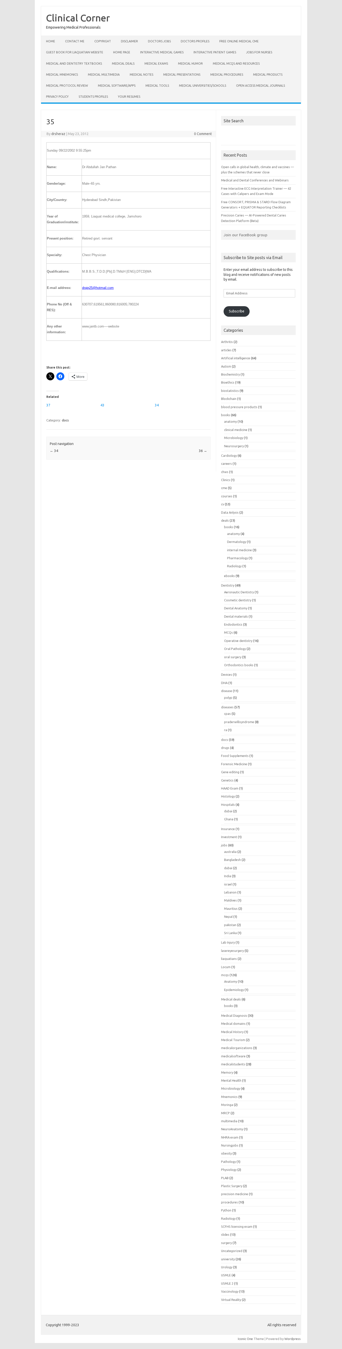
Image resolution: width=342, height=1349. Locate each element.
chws (224, 472)
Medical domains (233, 1023)
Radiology (234, 566)
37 (48, 405)
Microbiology (233, 437)
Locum (226, 967)
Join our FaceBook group (245, 235)
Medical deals (123, 63)
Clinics (225, 480)
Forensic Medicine (234, 764)
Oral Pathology (235, 648)
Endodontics (233, 624)
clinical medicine (235, 429)
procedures (229, 1202)
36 (203, 451)
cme (224, 488)
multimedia (229, 1121)
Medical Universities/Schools (202, 85)
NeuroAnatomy (232, 1129)
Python (226, 1210)
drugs (225, 747)
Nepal (228, 916)
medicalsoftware (233, 1056)
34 (157, 405)
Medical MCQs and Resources (236, 63)
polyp (228, 697)
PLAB (225, 1178)
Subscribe (236, 311)
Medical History (232, 1032)
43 (102, 405)
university (228, 1259)
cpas (227, 713)
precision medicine (234, 1194)
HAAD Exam (229, 788)
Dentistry (227, 585)
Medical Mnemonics (62, 74)
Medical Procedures (226, 74)
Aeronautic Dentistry (239, 592)
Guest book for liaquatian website (74, 52)
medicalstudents (233, 1064)
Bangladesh (232, 859)
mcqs (225, 975)
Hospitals (228, 804)
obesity (226, 1153)
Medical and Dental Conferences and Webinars (255, 180)
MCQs (228, 632)
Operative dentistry (238, 640)
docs (65, 420)
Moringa (227, 1104)
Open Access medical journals (260, 85)
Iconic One (245, 1338)
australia (230, 851)
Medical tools (157, 85)
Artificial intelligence (235, 358)
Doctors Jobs (159, 41)
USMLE (226, 1275)
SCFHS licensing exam (236, 1226)
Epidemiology (234, 989)
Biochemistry (230, 374)
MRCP (225, 1113)
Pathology (228, 1161)
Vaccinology (229, 1291)
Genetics (227, 780)
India (227, 876)
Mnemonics (229, 1096)
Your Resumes (129, 96)
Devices (226, 674)
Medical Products (267, 74)
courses (226, 496)
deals (225, 520)
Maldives (230, 900)
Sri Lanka (230, 933)
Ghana (228, 819)
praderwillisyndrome (239, 722)
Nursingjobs (229, 1145)
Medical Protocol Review (67, 85)
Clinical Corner (78, 18)
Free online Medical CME (239, 41)
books (225, 415)
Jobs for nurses (259, 52)
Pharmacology (237, 558)
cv (222, 504)
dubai (228, 811)
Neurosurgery (234, 446)
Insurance (228, 829)
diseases (227, 707)
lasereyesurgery (232, 950)
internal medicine (239, 550)
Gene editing (230, 772)
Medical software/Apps (116, 85)
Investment (229, 837)
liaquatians (229, 958)
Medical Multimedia (104, 74)
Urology (226, 1267)
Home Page (121, 52)
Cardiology (229, 455)
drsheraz (58, 134)
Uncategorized (231, 1251)
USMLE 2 (227, 1283)
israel (228, 884)
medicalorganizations (236, 1048)
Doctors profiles (195, 41)
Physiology (229, 1169)
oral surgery (232, 657)
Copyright (102, 41)
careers (226, 463)
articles (226, 350)
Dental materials (236, 616)
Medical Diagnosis (234, 1015)
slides (225, 1234)
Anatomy (230, 981)
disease (226, 691)
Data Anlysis (230, 512)
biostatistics (230, 390)
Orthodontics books (238, 665)
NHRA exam (229, 1137)
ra (225, 730)
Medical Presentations (181, 74)
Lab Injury (228, 942)
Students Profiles (93, 96)
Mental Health (231, 1080)
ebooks (229, 576)
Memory (227, 1072)
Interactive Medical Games (162, 52)
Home (50, 41)
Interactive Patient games (215, 52)
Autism (226, 366)
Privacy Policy (57, 96)
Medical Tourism (233, 1040)
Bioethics (227, 382)
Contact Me (74, 41)
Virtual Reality (231, 1299)
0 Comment (203, 134)
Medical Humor (190, 63)
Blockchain (228, 398)
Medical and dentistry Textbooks (74, 63)
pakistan (230, 925)
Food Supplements (235, 755)
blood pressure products (239, 407)
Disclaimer (129, 41)
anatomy (230, 421)
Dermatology (236, 541)
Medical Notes (141, 74)
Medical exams (156, 63)
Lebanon (230, 892)
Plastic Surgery (231, 1186)
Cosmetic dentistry (237, 600)
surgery (226, 1243)
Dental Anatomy (235, 608)
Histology (228, 796)
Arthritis (227, 342)
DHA (224, 683)
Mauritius (231, 908)
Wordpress (292, 1338)
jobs (224, 845)
